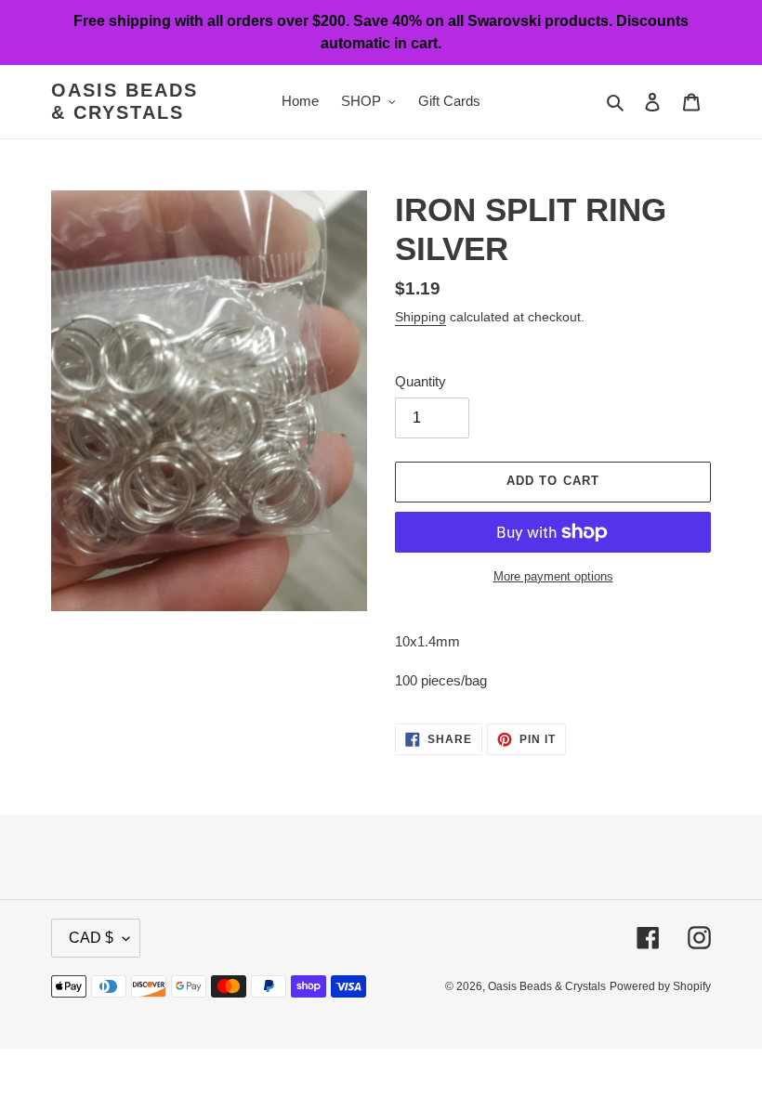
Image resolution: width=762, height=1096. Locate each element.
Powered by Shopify (660, 986)
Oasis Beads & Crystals (124, 101)
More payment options (553, 576)
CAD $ (91, 938)
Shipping (420, 316)
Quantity (420, 381)
